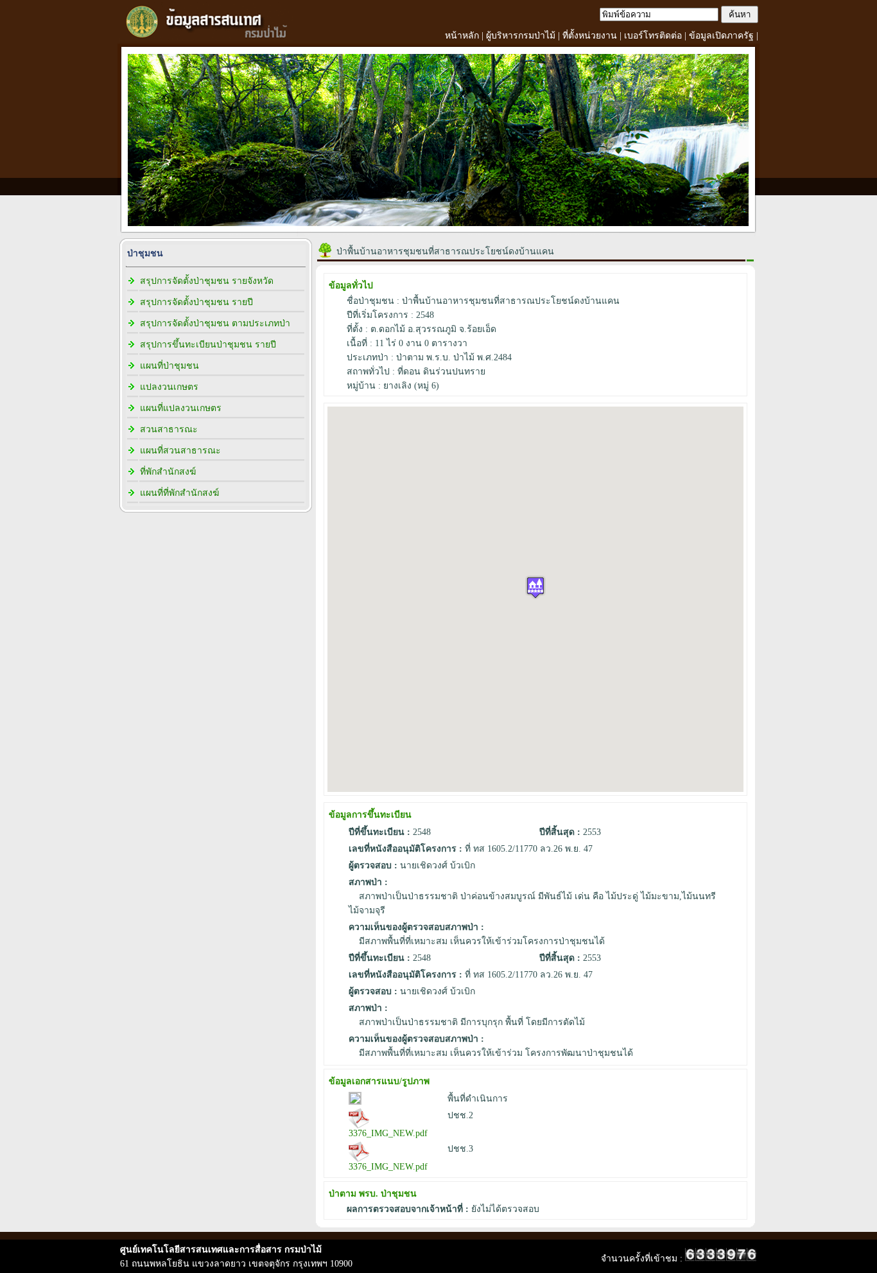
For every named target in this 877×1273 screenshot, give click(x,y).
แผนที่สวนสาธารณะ (180, 450)
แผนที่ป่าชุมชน (169, 366)
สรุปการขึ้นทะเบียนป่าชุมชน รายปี (208, 344)
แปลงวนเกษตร (169, 387)
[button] (535, 587)
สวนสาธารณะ (169, 429)
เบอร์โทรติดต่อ (653, 35)
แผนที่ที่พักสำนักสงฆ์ (179, 493)
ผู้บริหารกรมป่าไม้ (520, 35)
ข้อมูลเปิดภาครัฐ (721, 35)
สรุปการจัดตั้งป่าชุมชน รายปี (196, 302)
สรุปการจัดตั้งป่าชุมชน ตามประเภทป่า (215, 323)
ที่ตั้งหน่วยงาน (589, 35)
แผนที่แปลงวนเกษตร (180, 408)
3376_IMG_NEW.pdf (388, 1133)
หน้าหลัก (462, 35)
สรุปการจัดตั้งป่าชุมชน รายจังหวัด (207, 281)
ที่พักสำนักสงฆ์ (168, 472)
